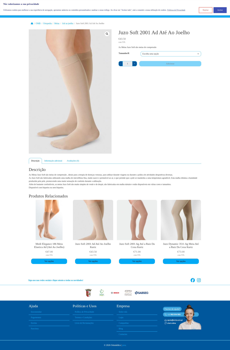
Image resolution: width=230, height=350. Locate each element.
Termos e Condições (83, 317)
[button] (107, 33)
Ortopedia (47, 23)
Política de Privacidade (84, 312)
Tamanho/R (124, 53)
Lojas (121, 317)
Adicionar (170, 63)
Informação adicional (53, 161)
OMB (38, 23)
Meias (56, 23)
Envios (34, 323)
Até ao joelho (67, 23)
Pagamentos (36, 317)
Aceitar (220, 10)
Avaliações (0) (73, 161)
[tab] (35, 160)
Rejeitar (206, 10)
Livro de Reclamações (84, 323)
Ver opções (49, 261)
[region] (115, 7)
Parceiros (35, 328)
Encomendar (36, 312)
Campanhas (124, 323)
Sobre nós (123, 312)
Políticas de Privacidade (176, 10)
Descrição (35, 161)
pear (124, 345)
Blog (121, 328)
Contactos (123, 334)
